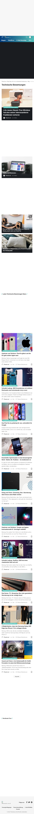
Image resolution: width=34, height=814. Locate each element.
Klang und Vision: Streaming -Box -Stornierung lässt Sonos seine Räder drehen (16, 493)
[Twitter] (29, 802)
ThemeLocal (8, 113)
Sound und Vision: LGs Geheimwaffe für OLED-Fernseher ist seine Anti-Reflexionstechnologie (16, 662)
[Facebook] (26, 802)
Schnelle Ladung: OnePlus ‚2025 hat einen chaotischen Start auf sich (15, 561)
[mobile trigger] (3, 37)
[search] (26, 37)
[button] (29, 90)
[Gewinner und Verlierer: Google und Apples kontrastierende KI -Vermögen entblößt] (17, 516)
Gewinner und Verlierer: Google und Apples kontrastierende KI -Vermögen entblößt (15, 528)
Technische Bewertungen (10, 107)
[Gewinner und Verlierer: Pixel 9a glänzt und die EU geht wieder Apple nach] (17, 342)
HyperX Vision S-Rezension (14, 110)
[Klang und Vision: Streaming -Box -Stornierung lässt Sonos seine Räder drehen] (17, 481)
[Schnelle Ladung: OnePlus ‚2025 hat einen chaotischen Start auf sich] (17, 549)
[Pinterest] (31, 802)
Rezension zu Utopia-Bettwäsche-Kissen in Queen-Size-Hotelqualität (16, 249)
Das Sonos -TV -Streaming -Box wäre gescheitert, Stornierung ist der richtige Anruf (17, 594)
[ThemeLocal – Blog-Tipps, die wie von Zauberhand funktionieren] (6, 802)
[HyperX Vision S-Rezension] (17, 98)
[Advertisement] (17, 18)
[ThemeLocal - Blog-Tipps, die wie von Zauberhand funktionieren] (7, 37)
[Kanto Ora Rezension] (17, 167)
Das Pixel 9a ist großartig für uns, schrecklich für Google (17, 424)
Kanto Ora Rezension (9, 173)
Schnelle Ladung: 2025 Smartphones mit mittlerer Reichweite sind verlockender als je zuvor (17, 389)
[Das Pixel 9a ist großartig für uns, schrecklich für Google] (17, 412)
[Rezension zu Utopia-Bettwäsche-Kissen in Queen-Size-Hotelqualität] (17, 243)
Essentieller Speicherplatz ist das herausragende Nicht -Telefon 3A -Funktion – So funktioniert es (17, 459)
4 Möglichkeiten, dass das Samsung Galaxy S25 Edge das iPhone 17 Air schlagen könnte (16, 627)
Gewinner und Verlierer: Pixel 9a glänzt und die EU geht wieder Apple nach (16, 354)
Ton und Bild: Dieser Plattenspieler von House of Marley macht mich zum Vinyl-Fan (16, 230)
